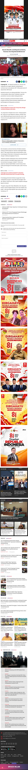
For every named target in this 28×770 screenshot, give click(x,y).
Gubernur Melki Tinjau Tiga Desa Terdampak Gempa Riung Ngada (14, 207)
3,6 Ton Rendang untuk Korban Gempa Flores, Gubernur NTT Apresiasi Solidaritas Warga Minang (11, 542)
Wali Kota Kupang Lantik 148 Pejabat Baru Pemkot (15, 670)
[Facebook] (17, 82)
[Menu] (1, 41)
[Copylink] (26, 82)
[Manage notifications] (2, 768)
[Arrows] (2, 480)
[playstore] (12, 750)
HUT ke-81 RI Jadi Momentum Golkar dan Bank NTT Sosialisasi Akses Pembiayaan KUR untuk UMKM (15, 726)
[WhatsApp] (21, 82)
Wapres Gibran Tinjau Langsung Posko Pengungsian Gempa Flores (14, 682)
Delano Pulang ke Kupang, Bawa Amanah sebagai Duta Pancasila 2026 (14, 687)
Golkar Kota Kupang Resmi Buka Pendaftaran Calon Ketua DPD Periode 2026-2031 (7, 644)
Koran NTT (3, 47)
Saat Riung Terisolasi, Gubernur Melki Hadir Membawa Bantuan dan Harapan (11, 556)
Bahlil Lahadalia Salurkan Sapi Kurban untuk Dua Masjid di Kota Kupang (20, 644)
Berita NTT (4, 201)
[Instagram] (11, 744)
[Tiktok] (16, 744)
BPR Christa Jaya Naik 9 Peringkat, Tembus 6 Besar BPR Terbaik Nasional (20, 492)
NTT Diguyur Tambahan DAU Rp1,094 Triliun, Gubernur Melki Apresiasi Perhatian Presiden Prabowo (15, 676)
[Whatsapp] (6, 744)
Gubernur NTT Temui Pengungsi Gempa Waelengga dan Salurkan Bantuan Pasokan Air (14, 213)
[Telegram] (24, 82)
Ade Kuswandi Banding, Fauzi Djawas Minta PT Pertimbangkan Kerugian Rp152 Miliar (12, 518)
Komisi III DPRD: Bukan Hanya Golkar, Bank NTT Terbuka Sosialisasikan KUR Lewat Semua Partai (15, 719)
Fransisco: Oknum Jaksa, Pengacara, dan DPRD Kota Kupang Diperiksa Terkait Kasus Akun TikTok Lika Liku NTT (15, 694)
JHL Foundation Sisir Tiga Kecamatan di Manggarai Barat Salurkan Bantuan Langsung (10, 549)
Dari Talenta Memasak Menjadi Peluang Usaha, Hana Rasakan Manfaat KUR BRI (13, 611)
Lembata (9, 47)
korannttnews (13, 54)
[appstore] (4, 750)
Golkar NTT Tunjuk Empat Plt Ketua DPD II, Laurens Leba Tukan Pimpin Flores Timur (7, 629)
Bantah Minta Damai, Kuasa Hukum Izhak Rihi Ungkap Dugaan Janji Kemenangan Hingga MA (20, 532)
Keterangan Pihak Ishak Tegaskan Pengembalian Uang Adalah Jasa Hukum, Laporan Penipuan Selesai (7, 533)
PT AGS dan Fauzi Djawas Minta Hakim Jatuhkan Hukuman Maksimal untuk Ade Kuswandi (14, 712)
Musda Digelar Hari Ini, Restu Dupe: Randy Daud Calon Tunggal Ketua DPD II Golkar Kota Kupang (20, 629)
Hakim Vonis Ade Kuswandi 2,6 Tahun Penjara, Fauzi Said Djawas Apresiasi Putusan (14, 700)
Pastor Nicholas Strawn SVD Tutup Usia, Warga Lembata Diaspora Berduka (13, 108)
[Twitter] (19, 82)
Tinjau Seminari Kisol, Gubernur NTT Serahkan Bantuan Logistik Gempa (13, 218)
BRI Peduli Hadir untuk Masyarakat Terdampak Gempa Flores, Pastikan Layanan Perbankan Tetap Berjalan (7, 495)
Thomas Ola (18, 201)
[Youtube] (14, 744)
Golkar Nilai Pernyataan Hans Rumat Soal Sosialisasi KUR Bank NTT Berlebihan (15, 706)
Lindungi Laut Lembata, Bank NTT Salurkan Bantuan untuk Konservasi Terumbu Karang (12, 173)
